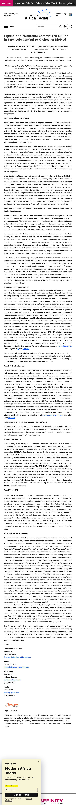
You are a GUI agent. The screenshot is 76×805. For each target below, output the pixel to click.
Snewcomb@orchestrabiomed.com (17, 657)
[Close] (39, 762)
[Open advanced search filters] (65, 26)
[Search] (60, 26)
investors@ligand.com (12, 680)
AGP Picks (6, 3)
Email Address (11, 786)
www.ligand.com (65, 346)
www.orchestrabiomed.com (52, 415)
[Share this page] (70, 26)
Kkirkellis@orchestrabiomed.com (16, 667)
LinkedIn (26, 349)
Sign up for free (21, 795)
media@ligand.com (11, 693)
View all (71, 3)
